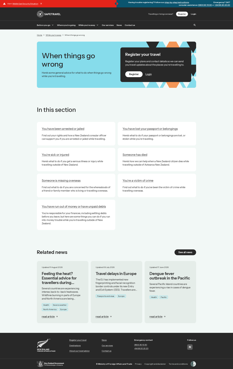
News (119, 25)
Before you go (43, 25)
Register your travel (77, 340)
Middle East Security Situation (25, 3)
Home (39, 35)
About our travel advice (79, 351)
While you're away (86, 25)
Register (182, 14)
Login (193, 14)
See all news (185, 252)
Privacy (138, 364)
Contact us (130, 25)
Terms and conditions (178, 364)
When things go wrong (75, 35)
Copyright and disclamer (155, 364)
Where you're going (66, 25)
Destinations (75, 345)
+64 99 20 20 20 (141, 348)
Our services (108, 25)
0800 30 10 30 (140, 345)
